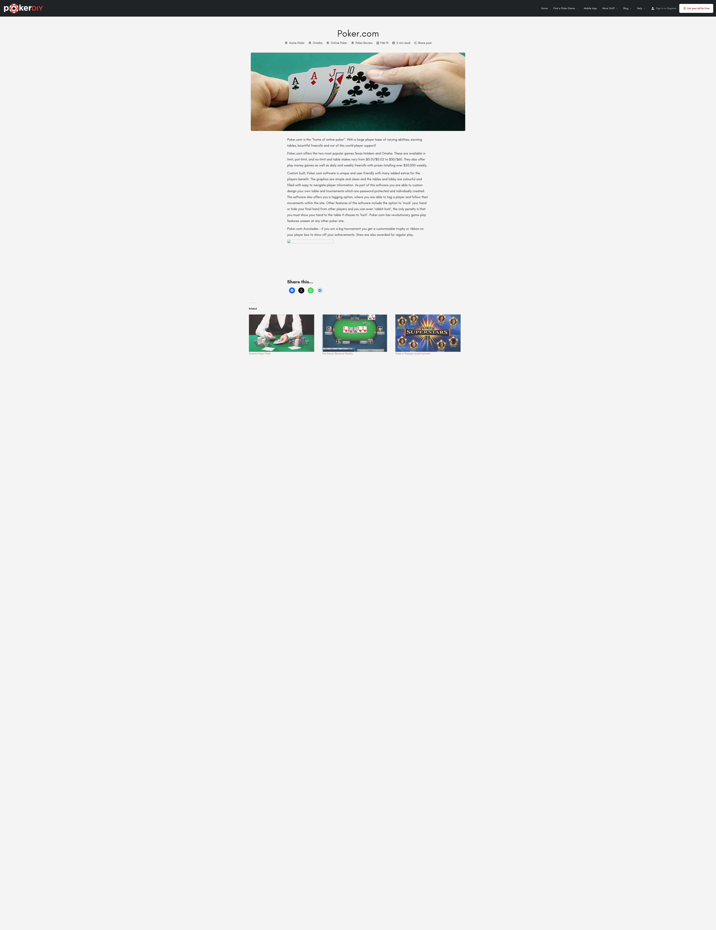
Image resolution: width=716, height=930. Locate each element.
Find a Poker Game (564, 8)
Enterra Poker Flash (260, 353)
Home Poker (296, 43)
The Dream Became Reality (337, 353)
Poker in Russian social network (412, 353)
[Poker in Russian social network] (430, 333)
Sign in (659, 8)
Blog (625, 8)
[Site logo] (24, 8)
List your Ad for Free (698, 8)
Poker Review (364, 43)
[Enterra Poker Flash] (283, 333)
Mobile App (590, 8)
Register (671, 8)
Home (544, 8)
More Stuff (608, 8)
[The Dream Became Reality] (357, 333)
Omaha (317, 43)
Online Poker (339, 43)
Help (639, 8)
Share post (424, 43)
